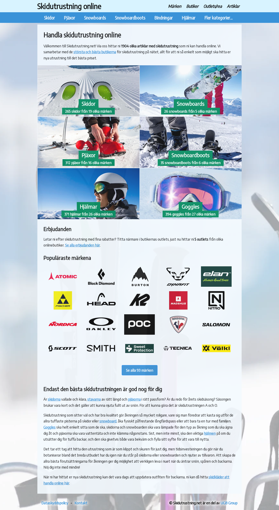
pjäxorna (134, 399)
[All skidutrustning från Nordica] (62, 333)
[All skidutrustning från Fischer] (62, 309)
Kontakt (81, 502)
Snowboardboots (130, 17)
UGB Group (229, 502)
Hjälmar (188, 17)
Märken (174, 6)
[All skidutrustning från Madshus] (178, 309)
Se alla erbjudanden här (82, 245)
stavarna (94, 399)
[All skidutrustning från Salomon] (216, 333)
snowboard (107, 421)
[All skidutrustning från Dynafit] (178, 285)
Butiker (192, 6)
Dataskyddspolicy (54, 502)
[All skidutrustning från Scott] (62, 357)
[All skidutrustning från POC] (139, 333)
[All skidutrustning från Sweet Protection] (139, 357)
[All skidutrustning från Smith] (101, 357)
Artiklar (233, 6)
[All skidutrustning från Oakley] (101, 333)
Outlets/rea (212, 6)
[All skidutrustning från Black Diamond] (101, 285)
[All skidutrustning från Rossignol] (178, 333)
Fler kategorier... (218, 17)
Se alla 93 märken (139, 370)
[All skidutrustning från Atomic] (62, 285)
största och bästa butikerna (95, 51)
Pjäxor (69, 17)
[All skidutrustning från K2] (139, 309)
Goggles (50, 427)
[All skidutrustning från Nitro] (216, 309)
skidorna (54, 399)
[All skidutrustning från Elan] (216, 285)
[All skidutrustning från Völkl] (216, 357)
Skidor (49, 17)
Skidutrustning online (69, 6)
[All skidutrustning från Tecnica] (178, 357)
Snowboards (95, 17)
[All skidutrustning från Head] (101, 309)
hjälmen (210, 433)
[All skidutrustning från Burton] (139, 285)
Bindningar (163, 17)
